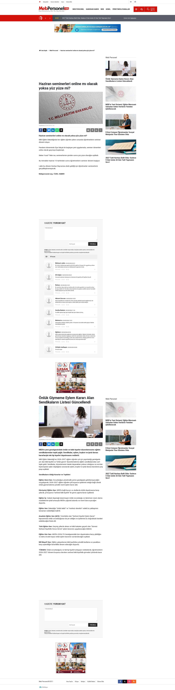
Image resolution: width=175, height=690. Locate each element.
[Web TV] (131, 2)
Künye (77, 681)
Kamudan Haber (92, 9)
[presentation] (45, 18)
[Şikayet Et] (95, 269)
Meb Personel (78, 9)
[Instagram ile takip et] (129, 681)
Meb (102, 9)
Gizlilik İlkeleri (91, 681)
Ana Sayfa (44, 50)
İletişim (83, 681)
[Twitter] (45, 130)
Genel (108, 9)
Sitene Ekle (69, 2)
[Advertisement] (71, 68)
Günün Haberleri (55, 2)
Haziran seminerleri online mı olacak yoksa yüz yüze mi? (77, 50)
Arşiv (62, 2)
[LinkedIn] (53, 130)
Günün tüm (130, 18)
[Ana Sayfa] (40, 2)
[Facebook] (40, 130)
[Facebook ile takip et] (120, 681)
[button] (92, 130)
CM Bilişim (45, 687)
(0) (64, 269)
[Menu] (136, 9)
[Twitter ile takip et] (124, 681)
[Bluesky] (49, 130)
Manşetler (45, 2)
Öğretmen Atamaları (121, 9)
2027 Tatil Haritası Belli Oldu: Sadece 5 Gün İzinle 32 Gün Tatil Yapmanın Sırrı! (86, 18)
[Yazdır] (88, 130)
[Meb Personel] (54, 9)
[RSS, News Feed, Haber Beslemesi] (134, 681)
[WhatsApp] (57, 130)
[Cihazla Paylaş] (61, 130)
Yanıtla (58, 269)
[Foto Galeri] (135, 2)
